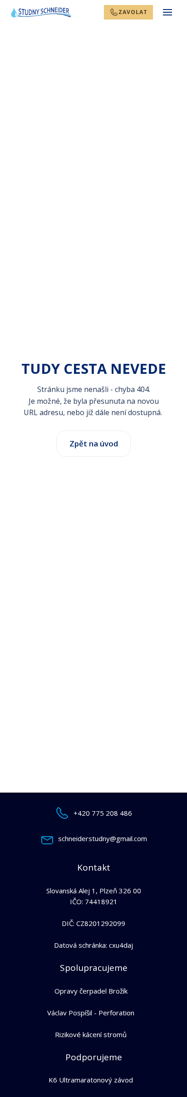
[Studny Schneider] (41, 12)
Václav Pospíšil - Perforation (90, 1012)
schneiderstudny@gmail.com (102, 838)
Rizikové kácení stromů (91, 1034)
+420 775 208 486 (103, 813)
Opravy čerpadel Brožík (91, 990)
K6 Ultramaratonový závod (91, 1079)
